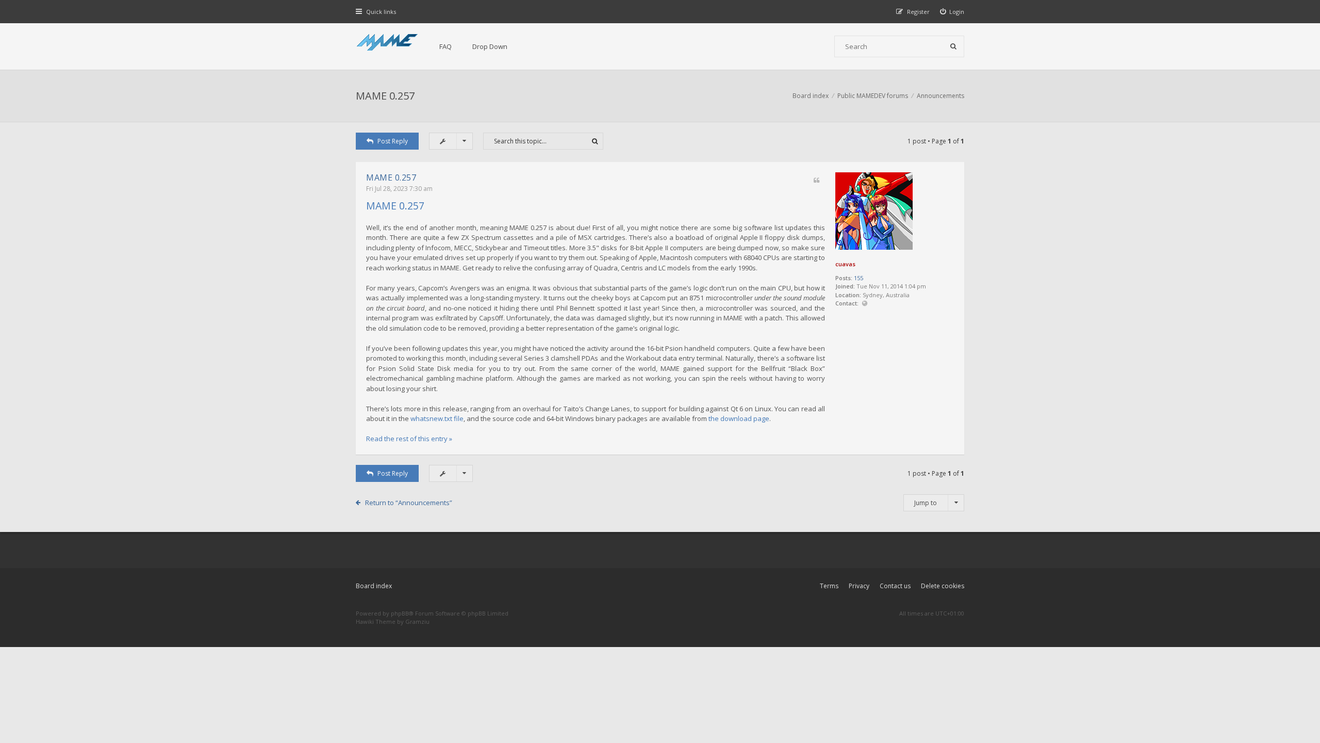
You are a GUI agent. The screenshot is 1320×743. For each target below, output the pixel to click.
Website (864, 303)
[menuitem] (952, 11)
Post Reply (392, 141)
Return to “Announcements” (408, 502)
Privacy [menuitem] (859, 586)
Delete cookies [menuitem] (942, 586)
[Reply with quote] (816, 180)
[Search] (953, 46)
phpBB (400, 613)
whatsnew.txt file (437, 418)
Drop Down (489, 46)
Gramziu (417, 621)
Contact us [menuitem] (895, 586)
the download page (738, 418)
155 (858, 278)
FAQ (445, 46)
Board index (374, 586)
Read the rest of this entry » (409, 438)
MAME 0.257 (385, 96)
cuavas (845, 264)
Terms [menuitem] (829, 586)
